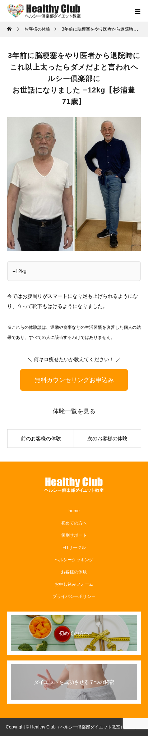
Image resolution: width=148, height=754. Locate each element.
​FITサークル (74, 547)
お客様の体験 (74, 571)
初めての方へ (74, 523)
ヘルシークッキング (74, 559)
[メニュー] (137, 11)
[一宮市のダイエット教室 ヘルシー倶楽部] (74, 485)
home (74, 510)
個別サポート (74, 535)
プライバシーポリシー (74, 596)
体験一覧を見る (74, 411)
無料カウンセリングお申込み (74, 380)
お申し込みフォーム (74, 584)
